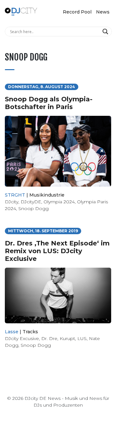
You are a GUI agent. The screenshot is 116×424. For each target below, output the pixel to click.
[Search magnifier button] (106, 31)
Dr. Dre (49, 338)
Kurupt (67, 338)
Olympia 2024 (59, 202)
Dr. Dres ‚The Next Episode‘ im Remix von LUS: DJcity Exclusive (57, 251)
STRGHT (15, 195)
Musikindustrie (46, 195)
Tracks (30, 332)
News (103, 12)
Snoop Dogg (33, 208)
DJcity (11, 202)
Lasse (11, 332)
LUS (82, 338)
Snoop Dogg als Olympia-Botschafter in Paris (48, 103)
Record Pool (77, 12)
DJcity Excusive (22, 338)
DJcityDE (31, 202)
